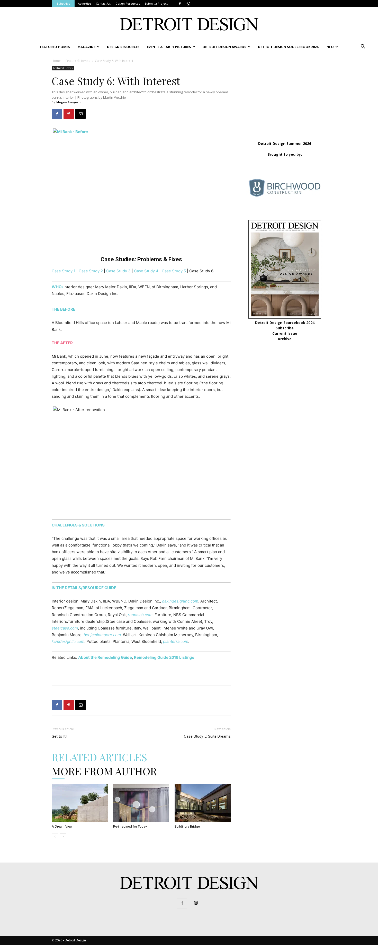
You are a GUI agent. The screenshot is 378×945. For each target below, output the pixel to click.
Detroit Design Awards (224, 46)
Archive (285, 338)
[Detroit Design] (189, 24)
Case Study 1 (63, 270)
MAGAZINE (86, 46)
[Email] (80, 114)
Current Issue (284, 333)
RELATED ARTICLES (99, 757)
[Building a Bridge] (203, 803)
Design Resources (127, 3)
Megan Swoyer (67, 102)
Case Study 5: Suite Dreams (207, 736)
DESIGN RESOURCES (123, 46)
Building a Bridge (187, 826)
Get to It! (59, 736)
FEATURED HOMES (55, 46)
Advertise (84, 3)
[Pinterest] (69, 114)
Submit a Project (156, 3)
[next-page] (63, 836)
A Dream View (62, 826)
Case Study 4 (146, 270)
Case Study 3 (118, 270)
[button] (363, 47)
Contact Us (103, 3)
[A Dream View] (80, 803)
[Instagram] (188, 3)
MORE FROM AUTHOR (104, 771)
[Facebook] (180, 3)
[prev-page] (55, 836)
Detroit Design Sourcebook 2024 (284, 322)
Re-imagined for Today (130, 826)
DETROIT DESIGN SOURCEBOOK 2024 (288, 46)
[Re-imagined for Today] (141, 803)
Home (56, 61)
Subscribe (63, 3)
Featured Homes (78, 61)
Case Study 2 (91, 270)
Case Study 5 (174, 270)
